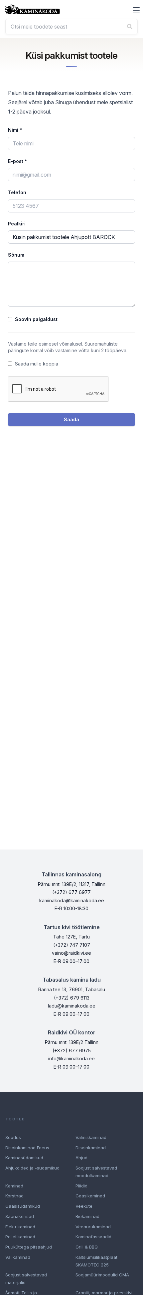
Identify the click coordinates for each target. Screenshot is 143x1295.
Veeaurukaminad (93, 1226)
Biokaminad (87, 1216)
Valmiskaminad (90, 1137)
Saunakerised (19, 1216)
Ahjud (81, 1157)
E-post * (17, 161)
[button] (136, 10)
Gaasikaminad (90, 1195)
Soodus (13, 1137)
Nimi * (15, 130)
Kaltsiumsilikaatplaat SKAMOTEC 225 (96, 1261)
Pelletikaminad (20, 1236)
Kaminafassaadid (93, 1236)
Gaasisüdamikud (22, 1206)
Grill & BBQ (86, 1247)
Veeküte (83, 1206)
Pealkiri (17, 223)
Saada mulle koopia (36, 363)
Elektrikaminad (20, 1226)
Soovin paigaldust (36, 319)
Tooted (15, 1119)
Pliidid (81, 1185)
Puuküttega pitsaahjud (28, 1247)
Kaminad (14, 1185)
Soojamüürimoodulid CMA (102, 1274)
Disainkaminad (90, 1147)
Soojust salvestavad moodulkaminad (96, 1171)
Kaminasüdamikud (24, 1157)
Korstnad (14, 1195)
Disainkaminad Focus (27, 1147)
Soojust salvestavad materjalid (26, 1278)
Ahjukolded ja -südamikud (32, 1168)
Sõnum (16, 255)
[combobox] (71, 26)
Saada (71, 419)
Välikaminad (17, 1257)
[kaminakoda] (32, 9)
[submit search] (130, 26)
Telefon (17, 192)
